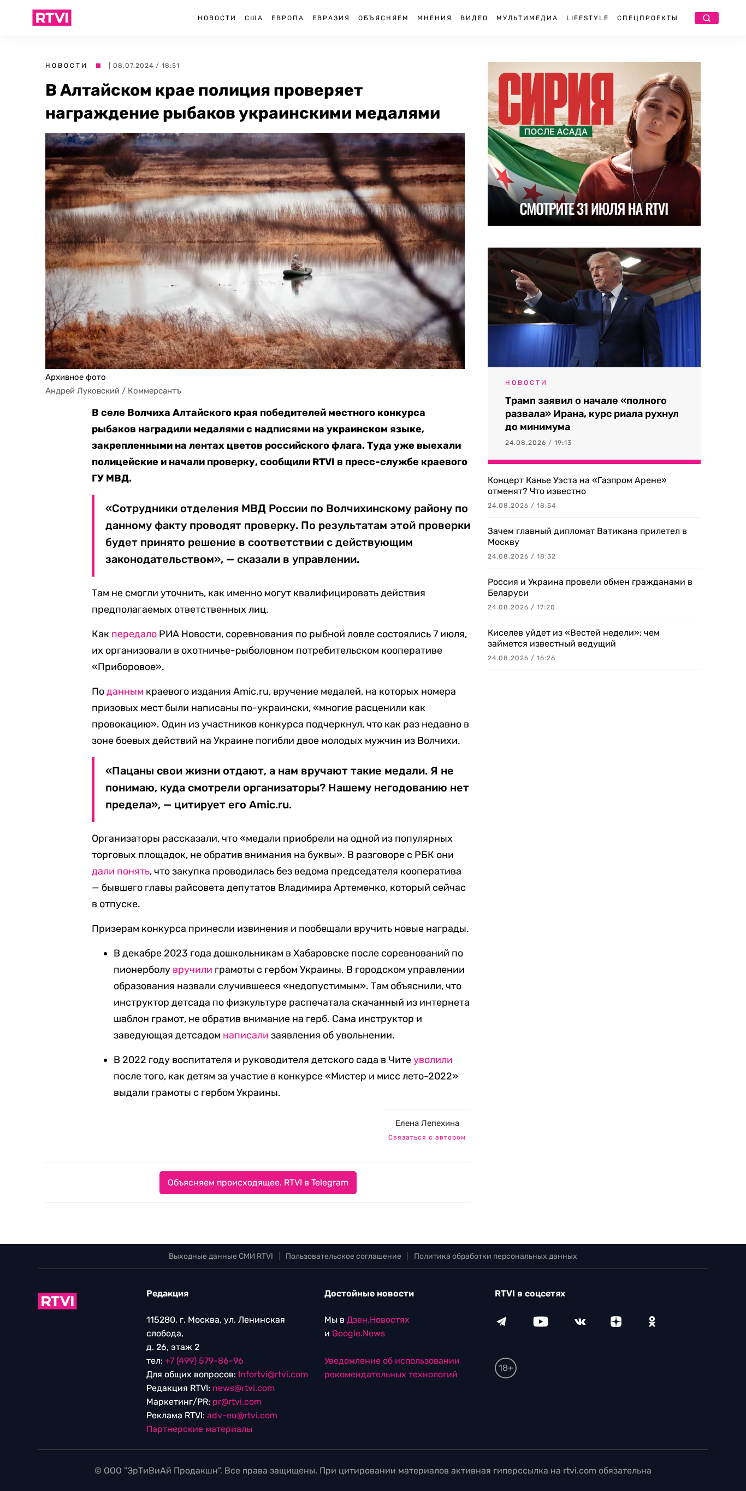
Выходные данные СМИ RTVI (221, 1256)
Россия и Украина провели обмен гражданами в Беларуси (590, 587)
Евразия (331, 18)
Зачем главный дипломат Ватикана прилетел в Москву (587, 536)
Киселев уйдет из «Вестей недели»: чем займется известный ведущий (574, 638)
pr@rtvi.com (237, 1401)
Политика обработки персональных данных (495, 1256)
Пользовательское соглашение (343, 1256)
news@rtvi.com (243, 1388)
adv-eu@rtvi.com (242, 1415)
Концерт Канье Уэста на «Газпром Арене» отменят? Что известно (577, 485)
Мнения (434, 18)
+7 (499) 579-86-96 (204, 1360)
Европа (287, 18)
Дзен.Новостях (378, 1319)
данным (125, 691)
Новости (217, 18)
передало (134, 634)
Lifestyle (587, 18)
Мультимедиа (527, 18)
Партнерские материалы (199, 1429)
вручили (192, 970)
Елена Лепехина (427, 1123)
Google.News (358, 1333)
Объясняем (383, 18)
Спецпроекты (647, 18)
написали (246, 1035)
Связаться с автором (427, 1137)
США (254, 18)
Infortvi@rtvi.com (273, 1374)
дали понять (121, 871)
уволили (433, 1060)
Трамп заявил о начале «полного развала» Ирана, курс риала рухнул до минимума (592, 414)
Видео (474, 18)
